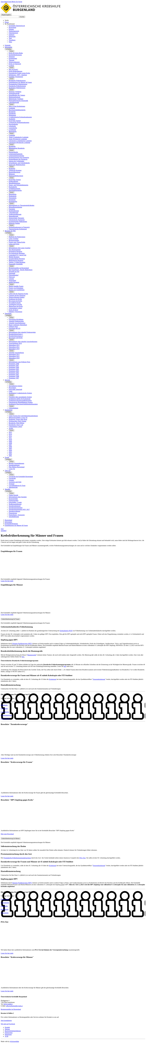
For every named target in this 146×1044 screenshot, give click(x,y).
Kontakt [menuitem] (7, 1027)
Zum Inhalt (4, 1)
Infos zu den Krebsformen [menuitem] (17, 106)
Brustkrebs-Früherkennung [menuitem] (17, 80)
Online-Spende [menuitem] (13, 495)
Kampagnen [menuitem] (8, 410)
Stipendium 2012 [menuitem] (14, 347)
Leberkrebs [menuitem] (12, 126)
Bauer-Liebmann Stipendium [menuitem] (18, 325)
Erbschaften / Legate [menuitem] (15, 502)
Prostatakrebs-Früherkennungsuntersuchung (17, 858)
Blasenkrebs (4, 909)
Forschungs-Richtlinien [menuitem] (16, 319)
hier (65, 666)
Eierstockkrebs (5, 719)
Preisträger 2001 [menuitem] (14, 374)
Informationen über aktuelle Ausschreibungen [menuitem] (23, 341)
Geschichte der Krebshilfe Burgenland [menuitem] (21, 476)
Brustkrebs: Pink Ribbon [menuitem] (16, 423)
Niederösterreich (14, 31)
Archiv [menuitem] (11, 428)
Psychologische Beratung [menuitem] (17, 253)
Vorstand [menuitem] (11, 484)
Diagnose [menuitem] (12, 56)
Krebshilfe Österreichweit (17, 26)
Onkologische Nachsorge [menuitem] (17, 220)
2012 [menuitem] (10, 436)
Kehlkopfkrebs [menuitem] (13, 181)
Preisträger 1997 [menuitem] (14, 378)
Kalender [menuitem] (8, 45)
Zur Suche (19, 1)
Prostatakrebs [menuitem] (13, 201)
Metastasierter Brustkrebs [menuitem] (17, 148)
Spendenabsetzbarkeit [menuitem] (15, 508)
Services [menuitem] (7, 380)
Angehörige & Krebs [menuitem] (15, 304)
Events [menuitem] (7, 457)
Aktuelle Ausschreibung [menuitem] (16, 352)
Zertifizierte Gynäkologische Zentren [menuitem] (20, 393)
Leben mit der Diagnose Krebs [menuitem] (18, 294)
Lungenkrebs (5, 712)
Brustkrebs (4, 705)
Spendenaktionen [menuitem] (14, 465)
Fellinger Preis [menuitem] (13, 326)
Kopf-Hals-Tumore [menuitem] (15, 121)
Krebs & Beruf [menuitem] (13, 310)
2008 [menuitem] (10, 443)
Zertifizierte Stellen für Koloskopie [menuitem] (19, 399)
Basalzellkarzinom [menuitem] (14, 172)
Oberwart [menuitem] (12, 277)
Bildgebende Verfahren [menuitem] (16, 99)
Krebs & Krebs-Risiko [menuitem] (16, 53)
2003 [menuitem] (10, 452)
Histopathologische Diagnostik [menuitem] (18, 100)
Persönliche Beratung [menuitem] (15, 251)
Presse (7, 22)
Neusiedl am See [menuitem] (14, 271)
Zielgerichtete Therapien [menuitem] (16, 218)
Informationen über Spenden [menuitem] (18, 497)
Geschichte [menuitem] (12, 478)
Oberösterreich (13, 33)
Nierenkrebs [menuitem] (12, 198)
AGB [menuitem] (6, 1036)
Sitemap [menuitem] (7, 1029)
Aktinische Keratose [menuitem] (15, 170)
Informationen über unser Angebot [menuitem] (19, 248)
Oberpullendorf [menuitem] (13, 275)
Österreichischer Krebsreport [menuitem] (18, 229)
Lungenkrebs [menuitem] (13, 128)
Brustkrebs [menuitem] (12, 112)
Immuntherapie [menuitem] (13, 216)
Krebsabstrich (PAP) (66, 631)
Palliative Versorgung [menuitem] (15, 311)
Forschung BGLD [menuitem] (14, 328)
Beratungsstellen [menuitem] (14, 240)
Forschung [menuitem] (8, 313)
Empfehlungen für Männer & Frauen (16, 525)
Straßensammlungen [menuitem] (15, 504)
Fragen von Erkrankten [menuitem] (16, 288)
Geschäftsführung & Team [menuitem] (17, 485)
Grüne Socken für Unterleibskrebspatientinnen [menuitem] (23, 416)
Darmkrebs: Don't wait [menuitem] (16, 425)
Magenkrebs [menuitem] (12, 131)
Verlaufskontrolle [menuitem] (14, 93)
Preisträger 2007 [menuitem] (14, 365)
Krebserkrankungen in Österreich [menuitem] (19, 227)
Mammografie (31, 655)
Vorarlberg (12, 40)
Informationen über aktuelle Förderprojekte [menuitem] (22, 332)
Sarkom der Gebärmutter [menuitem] (16, 161)
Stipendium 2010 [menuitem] (14, 349)
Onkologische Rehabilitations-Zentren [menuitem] (21, 402)
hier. (23, 657)
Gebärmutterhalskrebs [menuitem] (15, 154)
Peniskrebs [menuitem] (12, 200)
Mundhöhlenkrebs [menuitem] (14, 183)
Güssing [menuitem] (11, 279)
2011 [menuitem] (10, 437)
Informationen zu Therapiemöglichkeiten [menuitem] (21, 205)
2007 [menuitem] (10, 445)
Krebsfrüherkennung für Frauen (10, 619)
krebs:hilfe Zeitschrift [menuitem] (15, 389)
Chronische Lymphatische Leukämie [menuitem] (20, 141)
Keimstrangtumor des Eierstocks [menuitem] (19, 157)
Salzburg (11, 35)
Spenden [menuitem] (7, 489)
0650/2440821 (8, 1004)
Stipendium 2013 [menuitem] (14, 345)
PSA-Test (82, 858)
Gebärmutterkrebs (6, 715)
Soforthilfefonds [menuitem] (14, 517)
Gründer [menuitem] (11, 480)
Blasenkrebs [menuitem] (12, 194)
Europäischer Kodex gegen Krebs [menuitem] (19, 73)
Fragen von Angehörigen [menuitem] (16, 290)
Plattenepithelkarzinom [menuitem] (16, 176)
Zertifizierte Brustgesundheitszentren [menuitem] (20, 400)
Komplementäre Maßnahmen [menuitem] (18, 221)
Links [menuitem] (10, 391)
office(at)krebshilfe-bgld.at (14, 1006)
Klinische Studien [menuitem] (14, 223)
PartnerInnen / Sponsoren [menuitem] (17, 515)
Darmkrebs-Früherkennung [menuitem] (17, 86)
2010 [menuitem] (10, 439)
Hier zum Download (7, 834)
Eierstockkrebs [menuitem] (13, 152)
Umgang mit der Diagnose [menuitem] (17, 295)
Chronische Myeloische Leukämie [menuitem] (19, 142)
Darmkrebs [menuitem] (12, 113)
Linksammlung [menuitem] (13, 408)
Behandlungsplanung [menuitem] (15, 207)
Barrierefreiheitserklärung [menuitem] (13, 1031)
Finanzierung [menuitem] (13, 513)
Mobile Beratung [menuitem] (14, 257)
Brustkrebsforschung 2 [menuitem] (16, 336)
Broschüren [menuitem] (12, 388)
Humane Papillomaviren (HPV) (22, 643)
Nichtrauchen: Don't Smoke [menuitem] (17, 421)
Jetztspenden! (3, 529)
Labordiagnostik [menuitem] (14, 102)
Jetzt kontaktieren (6, 1020)
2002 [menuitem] (10, 454)
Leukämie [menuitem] (12, 108)
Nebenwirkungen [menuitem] (14, 62)
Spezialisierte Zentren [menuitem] (15, 386)
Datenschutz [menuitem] (9, 1033)
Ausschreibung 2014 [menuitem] (15, 343)
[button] (6, 15)
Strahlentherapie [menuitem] (14, 211)
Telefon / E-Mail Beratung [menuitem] (17, 262)
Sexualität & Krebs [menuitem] (15, 303)
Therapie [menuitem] (11, 60)
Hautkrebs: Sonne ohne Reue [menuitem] (18, 419)
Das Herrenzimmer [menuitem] (15, 250)
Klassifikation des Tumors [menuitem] (17, 95)
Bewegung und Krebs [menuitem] (16, 338)
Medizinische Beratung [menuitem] (16, 260)
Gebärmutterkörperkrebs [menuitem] (16, 156)
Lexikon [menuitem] (11, 65)
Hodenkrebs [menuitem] (12, 196)
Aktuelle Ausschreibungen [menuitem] (17, 323)
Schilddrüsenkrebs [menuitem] (14, 188)
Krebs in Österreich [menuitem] (15, 64)
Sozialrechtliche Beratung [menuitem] (17, 259)
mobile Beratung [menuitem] (14, 282)
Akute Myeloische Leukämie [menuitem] (18, 139)
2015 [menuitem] (10, 432)
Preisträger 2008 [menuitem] (14, 364)
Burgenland (12, 27)
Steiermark (12, 36)
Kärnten (11, 29)
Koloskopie (52, 679)
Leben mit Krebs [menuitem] (14, 244)
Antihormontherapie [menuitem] (15, 214)
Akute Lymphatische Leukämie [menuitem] (18, 137)
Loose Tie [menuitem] (12, 469)
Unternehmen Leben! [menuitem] (15, 308)
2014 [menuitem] (10, 434)
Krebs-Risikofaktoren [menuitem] (15, 71)
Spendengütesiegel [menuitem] (14, 506)
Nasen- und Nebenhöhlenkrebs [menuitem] (18, 185)
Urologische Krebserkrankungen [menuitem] (19, 122)
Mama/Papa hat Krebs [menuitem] (16, 306)
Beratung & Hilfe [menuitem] (10, 231)
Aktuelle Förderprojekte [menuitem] (16, 321)
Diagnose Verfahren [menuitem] (15, 91)
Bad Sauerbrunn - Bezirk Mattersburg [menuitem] (20, 270)
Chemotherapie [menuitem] (13, 212)
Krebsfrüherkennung (11, 523)
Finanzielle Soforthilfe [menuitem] (16, 264)
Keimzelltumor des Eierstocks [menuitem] (18, 159)
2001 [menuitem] (10, 455)
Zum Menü (12, 1)
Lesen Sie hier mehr (7, 581)
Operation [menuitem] (12, 209)
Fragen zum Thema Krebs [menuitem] (17, 242)
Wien (10, 42)
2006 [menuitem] (10, 446)
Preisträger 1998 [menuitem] (14, 376)
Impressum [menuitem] (8, 1034)
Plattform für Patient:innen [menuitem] (17, 237)
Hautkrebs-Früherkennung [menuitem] (17, 88)
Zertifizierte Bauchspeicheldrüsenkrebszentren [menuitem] (23, 404)
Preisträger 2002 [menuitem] (14, 373)
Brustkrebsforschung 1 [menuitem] (16, 334)
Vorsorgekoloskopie (99, 679)
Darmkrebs (4, 708)
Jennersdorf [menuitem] (12, 280)
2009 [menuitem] (10, 441)
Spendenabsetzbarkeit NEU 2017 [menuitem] (19, 509)
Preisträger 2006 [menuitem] (14, 367)
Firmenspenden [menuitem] (13, 500)
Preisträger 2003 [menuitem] (14, 371)
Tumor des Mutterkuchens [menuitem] (17, 165)
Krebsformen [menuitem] (13, 58)
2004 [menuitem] (10, 450)
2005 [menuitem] (10, 448)
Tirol (10, 38)
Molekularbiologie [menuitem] (14, 97)
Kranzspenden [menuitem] (13, 499)
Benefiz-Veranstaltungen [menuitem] (16, 463)
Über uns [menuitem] (8, 470)
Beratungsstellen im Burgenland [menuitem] (19, 268)
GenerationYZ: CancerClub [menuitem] (17, 255)
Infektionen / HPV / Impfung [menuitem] (18, 75)
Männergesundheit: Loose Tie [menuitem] (18, 417)
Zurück (12, 51)
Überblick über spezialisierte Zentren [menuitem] (20, 397)
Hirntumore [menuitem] (12, 115)
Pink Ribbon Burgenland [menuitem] (16, 467)
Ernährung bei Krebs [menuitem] (15, 299)
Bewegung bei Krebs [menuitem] (15, 301)
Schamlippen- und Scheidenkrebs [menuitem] (19, 163)
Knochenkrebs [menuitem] (13, 124)
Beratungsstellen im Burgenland (11, 1009)
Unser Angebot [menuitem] (13, 238)
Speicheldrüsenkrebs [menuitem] (15, 190)
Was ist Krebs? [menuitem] (13, 69)
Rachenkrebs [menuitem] (13, 187)
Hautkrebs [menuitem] (12, 119)
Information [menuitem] (8, 47)
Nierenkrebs (4, 913)
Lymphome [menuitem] (12, 129)
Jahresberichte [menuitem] (13, 487)
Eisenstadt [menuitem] (12, 273)
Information (8, 522)
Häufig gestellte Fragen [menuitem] (16, 286)
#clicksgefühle (14, 1041)
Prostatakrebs (5, 899)
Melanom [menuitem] (12, 174)
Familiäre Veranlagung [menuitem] (16, 77)
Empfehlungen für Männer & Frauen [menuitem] (20, 82)
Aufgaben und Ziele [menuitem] (15, 482)
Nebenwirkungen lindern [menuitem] (16, 297)
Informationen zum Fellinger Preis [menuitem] (19, 362)
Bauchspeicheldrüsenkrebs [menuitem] (17, 110)
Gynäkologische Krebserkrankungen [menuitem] (20, 117)
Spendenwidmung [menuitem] (14, 511)
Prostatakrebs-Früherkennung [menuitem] (18, 84)
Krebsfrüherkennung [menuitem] (15, 55)
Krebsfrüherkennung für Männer (11, 838)
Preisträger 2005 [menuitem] (14, 369)
